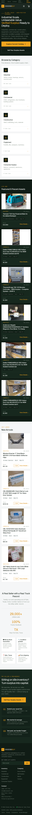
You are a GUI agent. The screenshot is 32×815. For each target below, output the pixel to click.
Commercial (4, 774)
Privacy (8, 812)
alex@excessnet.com (7, 791)
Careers (19, 779)
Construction (5, 776)
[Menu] (24, 6)
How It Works (3, 1)
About (9, 1)
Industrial (4, 771)
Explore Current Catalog (15, 44)
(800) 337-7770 (5, 788)
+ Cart (16, 465)
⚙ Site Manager (23, 812)
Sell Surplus (28, 1)
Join (27, 763)
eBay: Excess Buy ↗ (6, 796)
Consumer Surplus (6, 781)
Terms (3, 812)
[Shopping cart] (29, 6)
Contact (15, 1)
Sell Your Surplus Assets (16, 50)
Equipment (4, 779)
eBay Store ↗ (20, 1)
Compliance (14, 812)
